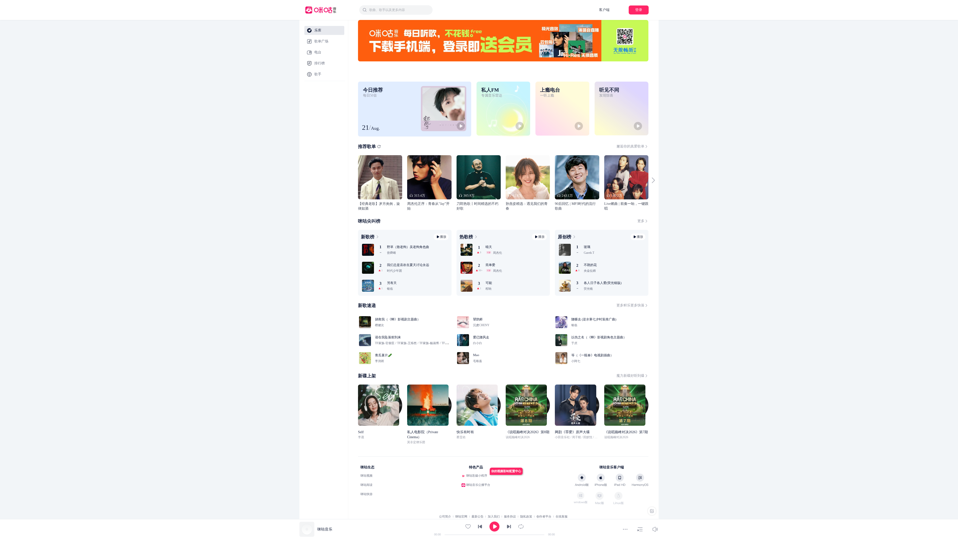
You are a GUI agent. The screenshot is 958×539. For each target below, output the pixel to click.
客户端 (604, 10)
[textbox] (399, 10)
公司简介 (445, 516)
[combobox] (396, 10)
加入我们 (494, 516)
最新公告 (477, 516)
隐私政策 (526, 516)
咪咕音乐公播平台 (478, 485)
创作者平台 (543, 516)
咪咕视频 (366, 475)
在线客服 (562, 516)
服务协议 (510, 516)
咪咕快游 (366, 494)
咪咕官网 (461, 516)
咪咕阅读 (366, 485)
